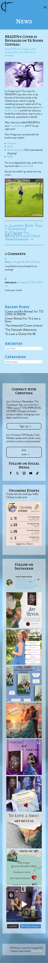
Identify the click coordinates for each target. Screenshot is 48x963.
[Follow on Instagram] (24, 473)
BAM (10, 156)
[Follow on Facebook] (11, 473)
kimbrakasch (11, 282)
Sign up (24, 426)
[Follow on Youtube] (31, 473)
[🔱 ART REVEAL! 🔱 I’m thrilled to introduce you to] (24, 830)
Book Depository (15, 149)
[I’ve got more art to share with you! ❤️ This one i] (24, 610)
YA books (28, 52)
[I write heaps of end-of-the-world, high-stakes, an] (24, 867)
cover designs (23, 49)
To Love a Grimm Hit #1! (20, 334)
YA (21, 52)
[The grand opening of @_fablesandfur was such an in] (24, 904)
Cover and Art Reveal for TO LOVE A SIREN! (24, 312)
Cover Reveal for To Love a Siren (22, 319)
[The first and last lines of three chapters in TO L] (24, 757)
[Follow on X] (17, 473)
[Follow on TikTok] (37, 473)
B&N (10, 146)
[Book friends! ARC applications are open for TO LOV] (24, 720)
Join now (24, 452)
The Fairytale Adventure (21, 330)
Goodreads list (17, 125)
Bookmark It (26, 165)
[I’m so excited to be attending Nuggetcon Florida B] (24, 647)
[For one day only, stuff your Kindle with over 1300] (24, 683)
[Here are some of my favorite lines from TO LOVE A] (24, 794)
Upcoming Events (24, 490)
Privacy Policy (37, 951)
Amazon (11, 143)
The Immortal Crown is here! (23, 325)
